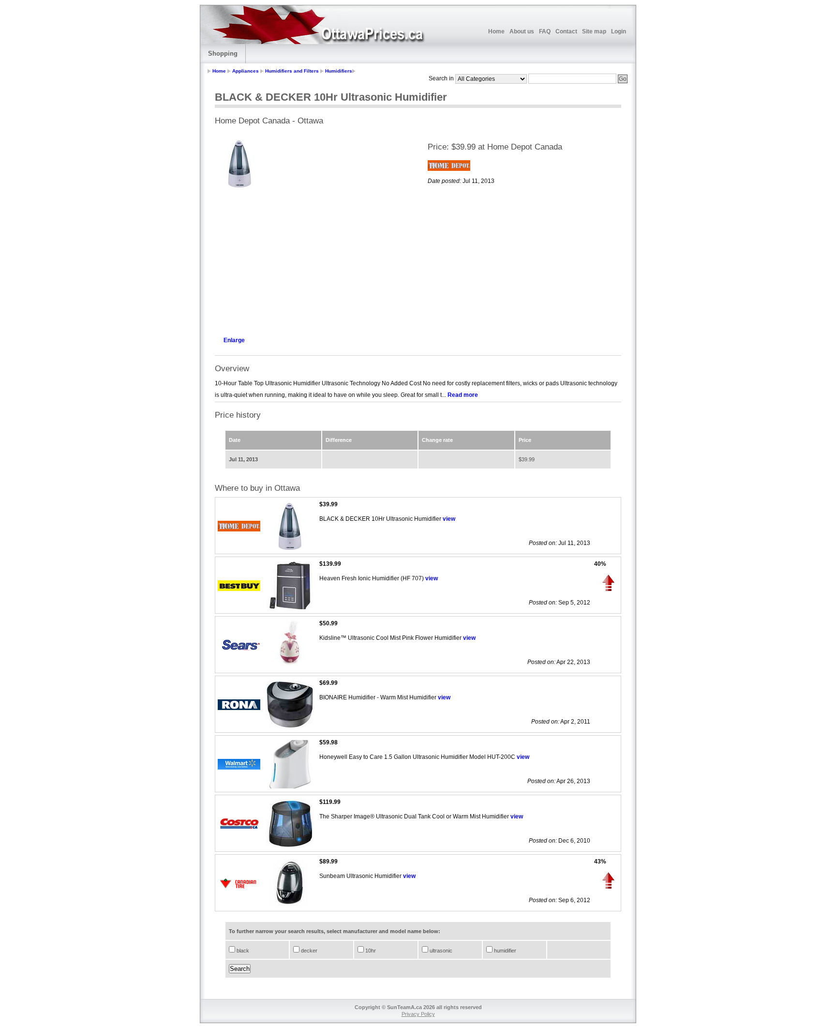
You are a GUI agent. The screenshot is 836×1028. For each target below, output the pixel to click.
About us (521, 31)
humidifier (504, 950)
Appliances (245, 71)
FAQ (545, 31)
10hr (370, 950)
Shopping (223, 53)
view (449, 518)
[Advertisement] (311, 259)
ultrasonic (440, 950)
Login (618, 31)
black (242, 950)
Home (496, 31)
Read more (463, 395)
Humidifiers (338, 71)
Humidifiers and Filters (292, 71)
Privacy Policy (418, 1014)
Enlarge (234, 340)
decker (308, 950)
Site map (594, 31)
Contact (566, 31)
